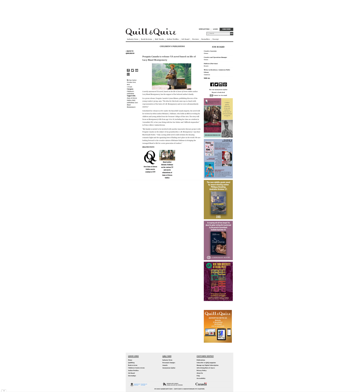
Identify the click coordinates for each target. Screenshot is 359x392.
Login (215, 29)
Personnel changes (168, 363)
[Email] (128, 74)
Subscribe (226, 29)
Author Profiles (173, 39)
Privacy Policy (202, 370)
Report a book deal (218, 92)
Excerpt (216, 39)
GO (231, 34)
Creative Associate (210, 51)
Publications (201, 360)
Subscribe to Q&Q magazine (206, 363)
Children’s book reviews (136, 368)
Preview (195, 39)
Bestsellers (205, 39)
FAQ (198, 376)
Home (130, 360)
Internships (132, 376)
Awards (165, 365)
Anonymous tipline (168, 368)
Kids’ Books (159, 39)
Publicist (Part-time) (211, 64)
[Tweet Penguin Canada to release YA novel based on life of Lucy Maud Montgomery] (132, 70)
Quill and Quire (154, 32)
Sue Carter (132, 80)
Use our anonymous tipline (218, 90)
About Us (200, 373)
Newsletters (204, 29)
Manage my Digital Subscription (207, 365)
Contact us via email (220, 95)
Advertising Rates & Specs (206, 368)
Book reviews (132, 365)
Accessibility (201, 378)
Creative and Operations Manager (215, 57)
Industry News (132, 39)
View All (207, 78)
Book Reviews (146, 39)
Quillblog (131, 363)
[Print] (136, 70)
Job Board (185, 39)
